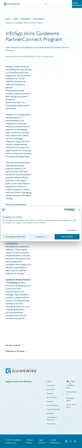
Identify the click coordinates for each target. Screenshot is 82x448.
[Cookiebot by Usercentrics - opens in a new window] (66, 209)
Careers (49, 381)
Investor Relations (52, 405)
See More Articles (13, 345)
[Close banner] (79, 210)
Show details (71, 230)
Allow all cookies (67, 236)
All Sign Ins (72, 381)
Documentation (52, 397)
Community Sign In (70, 386)
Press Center (25, 19)
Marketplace (51, 413)
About (15, 19)
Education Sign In (71, 393)
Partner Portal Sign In (70, 405)
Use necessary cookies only (15, 236)
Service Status (51, 424)
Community (50, 385)
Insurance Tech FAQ (53, 409)
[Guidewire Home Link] (21, 370)
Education (50, 401)
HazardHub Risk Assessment (52, 418)
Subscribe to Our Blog (15, 351)
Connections (51, 389)
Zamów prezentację (77, 4)
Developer (50, 393)
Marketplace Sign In (70, 399)
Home (8, 19)
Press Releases (38, 19)
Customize (40, 236)
